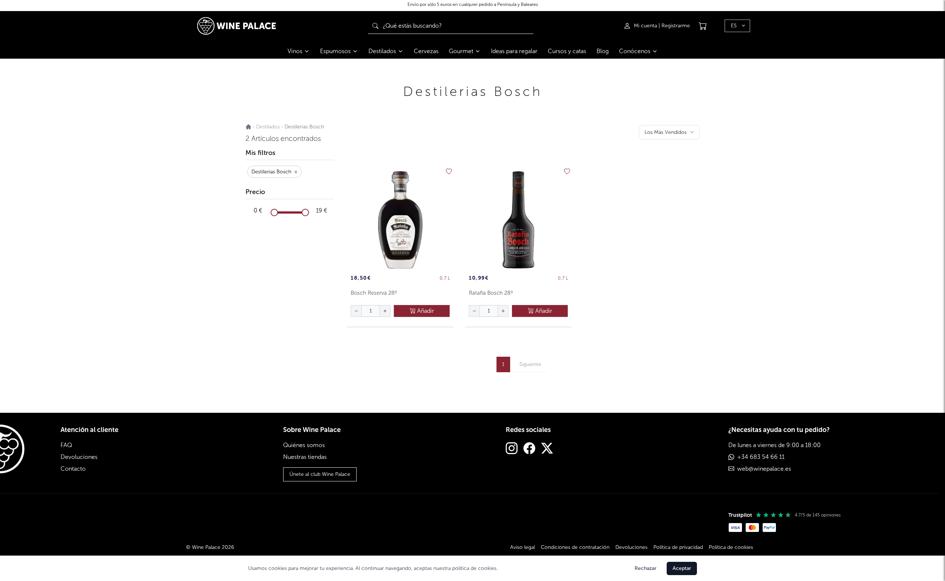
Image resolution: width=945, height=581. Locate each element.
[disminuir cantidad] (356, 311)
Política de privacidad (678, 547)
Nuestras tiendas (305, 457)
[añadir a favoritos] (449, 171)
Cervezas (426, 51)
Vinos (295, 51)
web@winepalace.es (764, 469)
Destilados (382, 51)
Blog (603, 51)
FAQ (66, 445)
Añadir (425, 311)
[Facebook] (529, 449)
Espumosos (335, 51)
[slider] (274, 212)
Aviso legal (522, 547)
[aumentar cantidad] (385, 311)
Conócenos (634, 51)
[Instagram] (512, 449)
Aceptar (682, 568)
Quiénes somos (304, 445)
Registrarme (676, 25)
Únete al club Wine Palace (319, 474)
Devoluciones (79, 457)
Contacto (73, 469)
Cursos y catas (567, 51)
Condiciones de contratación (575, 547)
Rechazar (645, 568)
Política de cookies (731, 547)
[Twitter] (547, 449)
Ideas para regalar (514, 51)
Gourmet (461, 51)
